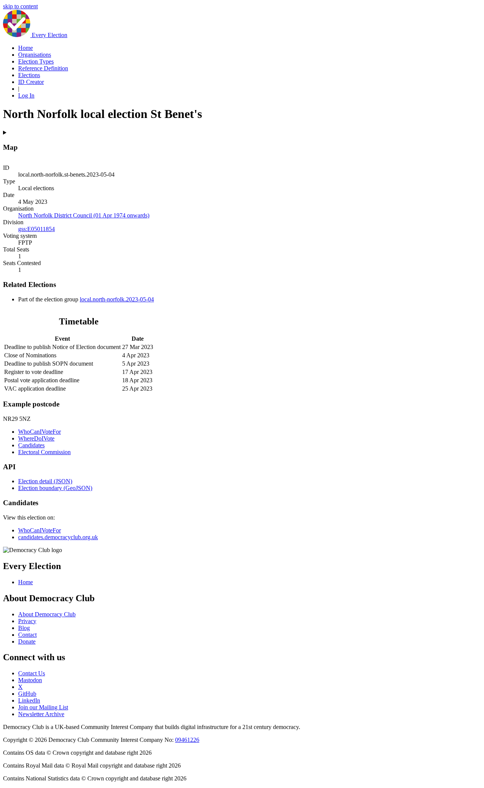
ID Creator (31, 82)
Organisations (34, 54)
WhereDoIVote (36, 438)
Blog (24, 628)
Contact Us (31, 673)
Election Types (36, 61)
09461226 (187, 740)
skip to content (20, 6)
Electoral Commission (44, 452)
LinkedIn (29, 700)
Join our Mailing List (43, 707)
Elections (29, 75)
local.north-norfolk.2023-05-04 (117, 299)
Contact (27, 634)
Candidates (31, 445)
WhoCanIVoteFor (39, 431)
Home (25, 48)
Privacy (27, 621)
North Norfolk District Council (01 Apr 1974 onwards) (83, 215)
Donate (27, 641)
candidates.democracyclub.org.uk (58, 537)
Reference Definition (43, 68)
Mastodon (30, 680)
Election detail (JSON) (45, 481)
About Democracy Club (47, 614)
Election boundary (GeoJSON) (55, 488)
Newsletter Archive (41, 714)
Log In (26, 95)
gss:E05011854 (36, 229)
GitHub (27, 693)
